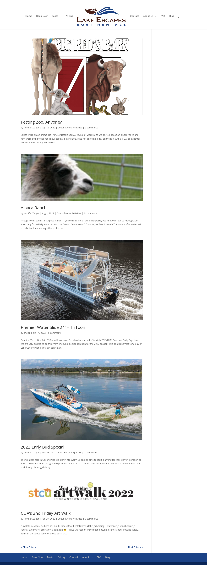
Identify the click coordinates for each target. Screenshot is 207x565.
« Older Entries (28, 547)
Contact (134, 16)
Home (28, 16)
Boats (55, 16)
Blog (171, 16)
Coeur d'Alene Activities (70, 127)
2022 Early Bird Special (42, 447)
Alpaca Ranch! (34, 208)
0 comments (91, 127)
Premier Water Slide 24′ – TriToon (53, 327)
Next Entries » (135, 547)
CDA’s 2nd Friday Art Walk (46, 513)
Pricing (69, 16)
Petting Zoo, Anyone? (41, 122)
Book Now (42, 16)
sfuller (27, 332)
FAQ (163, 16)
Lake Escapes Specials (69, 452)
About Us (148, 16)
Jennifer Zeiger (31, 127)
